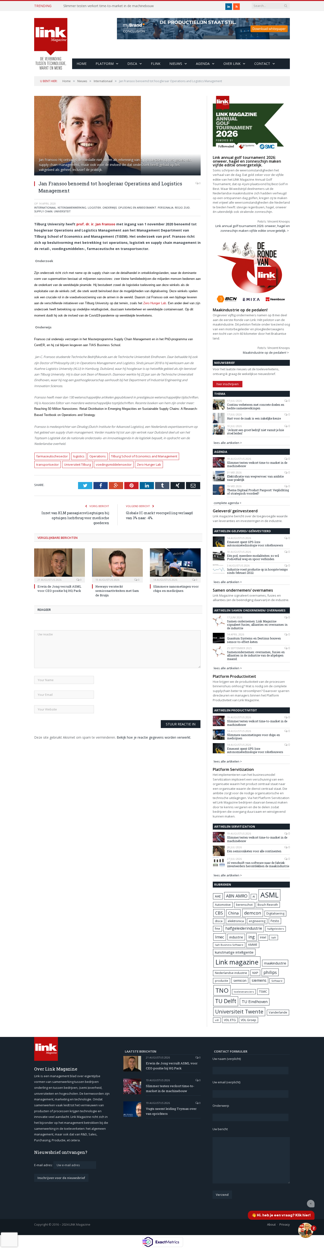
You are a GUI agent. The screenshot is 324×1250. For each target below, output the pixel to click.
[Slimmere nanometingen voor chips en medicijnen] (175, 564)
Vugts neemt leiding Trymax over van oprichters (171, 1111)
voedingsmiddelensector (114, 464)
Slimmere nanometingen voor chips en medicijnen (176, 588)
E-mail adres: (43, 1165)
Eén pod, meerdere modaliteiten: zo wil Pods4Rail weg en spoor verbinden (253, 557)
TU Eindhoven (255, 1001)
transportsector (47, 464)
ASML (269, 895)
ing (251, 937)
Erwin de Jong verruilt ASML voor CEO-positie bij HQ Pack (59, 588)
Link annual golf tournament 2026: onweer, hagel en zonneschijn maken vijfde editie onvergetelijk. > (252, 228)
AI (254, 896)
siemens (259, 980)
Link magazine (237, 962)
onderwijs (109, 207)
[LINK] (50, 39)
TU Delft (225, 1001)
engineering (257, 921)
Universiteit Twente (239, 1011)
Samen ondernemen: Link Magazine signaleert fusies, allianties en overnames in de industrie (257, 625)
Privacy (284, 1224)
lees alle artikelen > (228, 443)
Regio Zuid (182, 207)
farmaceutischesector (52, 456)
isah (273, 937)
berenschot (244, 905)
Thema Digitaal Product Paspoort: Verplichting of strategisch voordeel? (258, 491)
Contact (262, 63)
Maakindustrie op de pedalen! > (266, 352)
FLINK (155, 63)
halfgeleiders (275, 928)
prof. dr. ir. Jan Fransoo (95, 224)
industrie (236, 937)
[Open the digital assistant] (305, 1230)
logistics (78, 456)
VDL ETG (230, 1020)
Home (82, 63)
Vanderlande (278, 1012)
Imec (219, 937)
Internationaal (45, 207)
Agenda (203, 63)
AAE (218, 896)
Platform (105, 63)
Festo (275, 921)
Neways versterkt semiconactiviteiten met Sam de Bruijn (117, 590)
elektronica (236, 921)
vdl (217, 1020)
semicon (239, 980)
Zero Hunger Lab (154, 303)
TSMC (263, 991)
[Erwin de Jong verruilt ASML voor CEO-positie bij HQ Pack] (59, 564)
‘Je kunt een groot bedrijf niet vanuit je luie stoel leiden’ (255, 431)
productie (221, 980)
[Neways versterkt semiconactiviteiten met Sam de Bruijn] (117, 564)
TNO (222, 990)
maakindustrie (275, 963)
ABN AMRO (236, 896)
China (233, 913)
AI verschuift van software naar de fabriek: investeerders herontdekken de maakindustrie (258, 864)
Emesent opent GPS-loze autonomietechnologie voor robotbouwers (255, 543)
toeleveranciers (244, 991)
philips (270, 972)
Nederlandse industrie (231, 973)
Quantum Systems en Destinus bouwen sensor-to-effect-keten (254, 640)
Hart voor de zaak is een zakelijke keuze (254, 418)
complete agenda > (227, 503)
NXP (255, 973)
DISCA (132, 63)
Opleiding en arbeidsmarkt (137, 207)
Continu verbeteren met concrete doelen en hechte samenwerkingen (255, 406)
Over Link (232, 63)
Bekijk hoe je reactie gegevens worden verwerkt (153, 737)
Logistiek (94, 207)
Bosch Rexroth (268, 905)
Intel (263, 937)
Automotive (223, 905)
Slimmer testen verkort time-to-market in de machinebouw (108, 6)
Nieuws (175, 63)
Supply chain (43, 211)
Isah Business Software (229, 944)
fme (217, 929)
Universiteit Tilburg (77, 464)
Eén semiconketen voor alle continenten (254, 851)
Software (276, 980)
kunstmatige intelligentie (234, 952)
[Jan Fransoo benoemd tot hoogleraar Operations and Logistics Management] (117, 136)
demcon (252, 913)
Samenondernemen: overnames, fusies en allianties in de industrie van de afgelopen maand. (256, 655)
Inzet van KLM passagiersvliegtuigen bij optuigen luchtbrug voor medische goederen (75, 518)
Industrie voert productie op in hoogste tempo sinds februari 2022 (257, 571)
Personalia (165, 207)
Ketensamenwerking (72, 207)
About (271, 1224)
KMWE (252, 944)
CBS (219, 913)
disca (218, 921)
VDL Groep (248, 1020)
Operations (97, 456)
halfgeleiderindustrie (243, 928)
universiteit (62, 211)
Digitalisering (275, 913)
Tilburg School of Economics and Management (144, 456)
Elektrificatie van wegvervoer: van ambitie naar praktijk (255, 478)
